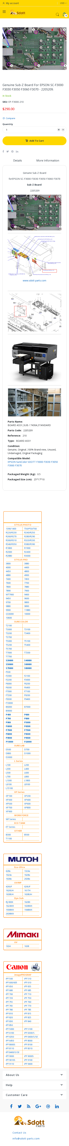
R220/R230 (11, 532)
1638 (26, 946)
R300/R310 (11, 540)
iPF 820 (9, 1017)
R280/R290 (29, 536)
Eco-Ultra (19, 867)
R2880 (9, 555)
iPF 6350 (10, 1036)
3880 (26, 563)
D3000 (9, 757)
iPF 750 (27, 997)
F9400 (27, 699)
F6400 (27, 687)
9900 (8, 609)
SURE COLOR (21, 621)
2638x (27, 878)
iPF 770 (27, 1005)
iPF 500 (9, 978)
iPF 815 (27, 1013)
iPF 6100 (10, 1032)
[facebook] (11, 1106)
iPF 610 (27, 982)
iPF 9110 (10, 1063)
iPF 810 (9, 1013)
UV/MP (17, 882)
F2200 (9, 679)
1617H (27, 890)
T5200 (9, 644)
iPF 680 (9, 990)
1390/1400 (11, 528)
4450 (8, 571)
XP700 (9, 807)
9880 (8, 606)
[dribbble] (48, 1106)
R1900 (27, 548)
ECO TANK (19, 823)
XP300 (9, 799)
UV (15, 942)
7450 (26, 578)
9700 (8, 602)
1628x (27, 874)
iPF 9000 (10, 1056)
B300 (8, 834)
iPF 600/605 (11, 982)
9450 (8, 598)
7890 (8, 590)
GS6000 (10, 613)
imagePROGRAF (22, 974)
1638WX (28, 905)
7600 (8, 582)
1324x (27, 871)
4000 (8, 567)
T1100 (9, 838)
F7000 (9, 691)
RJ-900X (9, 901)
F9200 (27, 695)
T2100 (9, 625)
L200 (26, 764)
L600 (26, 772)
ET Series (10, 826)
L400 (26, 768)
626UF (27, 886)
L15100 (9, 788)
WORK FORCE (21, 815)
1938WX (10, 909)
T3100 (27, 629)
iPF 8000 (28, 1040)
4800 (26, 571)
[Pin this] (12, 151)
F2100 (27, 675)
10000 (27, 613)
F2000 (9, 675)
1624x (9, 874)
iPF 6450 (10, 1040)
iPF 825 (27, 1017)
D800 (8, 753)
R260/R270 (11, 536)
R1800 (9, 548)
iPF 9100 (28, 1059)
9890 (26, 606)
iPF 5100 (28, 1028)
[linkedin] (57, 1106)
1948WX (28, 909)
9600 (26, 598)
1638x (9, 878)
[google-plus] (38, 1106)
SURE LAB (19, 745)
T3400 (27, 633)
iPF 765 (9, 1005)
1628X (27, 901)
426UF (9, 886)
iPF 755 (9, 1001)
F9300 (9, 699)
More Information (47, 160)
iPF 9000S (29, 1056)
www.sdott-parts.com (34, 280)
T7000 (9, 652)
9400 (26, 594)
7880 (26, 586)
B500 (26, 834)
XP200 (27, 795)
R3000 (27, 555)
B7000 (27, 706)
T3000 (9, 629)
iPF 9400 (28, 1063)
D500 (8, 749)
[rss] (28, 1106)
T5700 (9, 648)
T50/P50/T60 (30, 528)
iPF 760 (27, 1001)
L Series (18, 761)
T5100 (27, 640)
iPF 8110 (10, 1048)
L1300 (9, 780)
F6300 (9, 687)
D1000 (27, 753)
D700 (26, 749)
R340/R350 (11, 544)
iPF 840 (27, 1021)
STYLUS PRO (21, 559)
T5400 (27, 644)
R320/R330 (29, 540)
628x (8, 871)
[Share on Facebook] (3, 151)
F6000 (9, 683)
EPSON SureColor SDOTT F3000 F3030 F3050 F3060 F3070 (33, 463)
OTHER (18, 830)
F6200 (27, 683)
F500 (8, 671)
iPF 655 (27, 986)
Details (17, 160)
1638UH (10, 894)
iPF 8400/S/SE (12, 1052)
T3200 (9, 633)
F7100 (27, 691)
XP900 (9, 811)
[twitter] (20, 1106)
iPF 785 (27, 1009)
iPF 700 (9, 994)
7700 (26, 582)
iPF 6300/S (29, 1032)
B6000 (9, 706)
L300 (8, 768)
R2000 (9, 551)
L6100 (9, 784)
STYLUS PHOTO (22, 524)
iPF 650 (9, 986)
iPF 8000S (10, 1044)
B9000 (9, 710)
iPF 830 (9, 1021)
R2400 (27, 551)
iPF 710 (27, 994)
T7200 (27, 652)
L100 (8, 764)
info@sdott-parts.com (26, 1138)
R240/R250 (29, 532)
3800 (8, 563)
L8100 (27, 784)
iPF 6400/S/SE (31, 1036)
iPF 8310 (28, 1048)
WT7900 (10, 594)
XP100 (9, 795)
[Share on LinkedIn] (17, 151)
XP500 (9, 803)
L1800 (27, 780)
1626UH (10, 890)
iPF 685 (27, 990)
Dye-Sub (19, 898)
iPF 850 (9, 1025)
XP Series (19, 792)
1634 (8, 946)
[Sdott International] (17, 12)
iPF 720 (9, 997)
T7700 (9, 656)
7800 (8, 586)
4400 (26, 567)
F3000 (27, 679)
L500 (8, 772)
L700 (8, 776)
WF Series (11, 819)
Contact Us (19, 1132)
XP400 (27, 799)
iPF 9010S (10, 1059)
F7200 (9, 695)
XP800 (27, 807)
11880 (27, 609)
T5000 (9, 640)
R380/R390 (29, 544)
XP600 (27, 803)
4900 (26, 575)
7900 (26, 590)
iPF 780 (9, 1009)
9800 (26, 602)
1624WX (10, 905)
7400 (8, 578)
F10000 (9, 702)
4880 (8, 575)
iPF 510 (27, 978)
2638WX (10, 913)
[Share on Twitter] (7, 151)
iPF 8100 (28, 1044)
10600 (9, 617)
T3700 (9, 637)
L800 (26, 776)
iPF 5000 (10, 1028)
